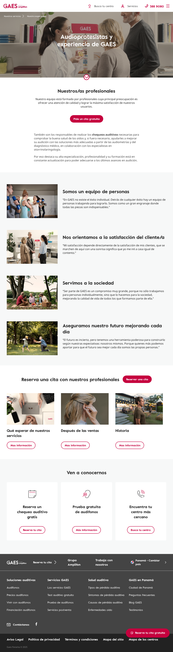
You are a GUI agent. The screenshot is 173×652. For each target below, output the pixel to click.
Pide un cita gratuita (86, 119)
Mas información (21, 445)
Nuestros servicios (12, 16)
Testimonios (136, 610)
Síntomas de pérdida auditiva (106, 595)
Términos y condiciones (81, 639)
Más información (86, 530)
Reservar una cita (137, 379)
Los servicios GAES (58, 587)
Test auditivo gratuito (60, 595)
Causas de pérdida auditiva (105, 602)
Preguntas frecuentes (142, 595)
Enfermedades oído (100, 610)
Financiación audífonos (21, 610)
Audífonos (13, 587)
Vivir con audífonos (19, 602)
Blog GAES (135, 602)
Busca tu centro (141, 530)
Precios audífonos (17, 595)
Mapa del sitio (113, 639)
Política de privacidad (44, 639)
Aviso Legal (15, 639)
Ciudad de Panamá (141, 587)
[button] (148, 633)
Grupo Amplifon (74, 562)
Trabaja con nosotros (104, 562)
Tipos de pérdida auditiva (104, 587)
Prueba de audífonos (60, 602)
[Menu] (168, 6)
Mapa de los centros (143, 639)
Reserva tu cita (32, 530)
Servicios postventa (59, 610)
